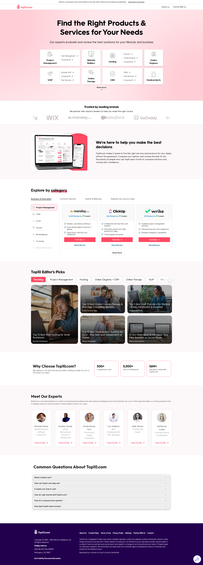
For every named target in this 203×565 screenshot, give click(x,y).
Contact (150, 533)
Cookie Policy (93, 533)
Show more (101, 87)
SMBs (126, 72)
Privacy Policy (118, 533)
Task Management (68, 56)
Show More (117, 252)
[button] (41, 198)
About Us (83, 533)
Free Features (66, 80)
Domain (127, 54)
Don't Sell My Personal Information (47, 558)
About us (165, 7)
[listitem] (44, 207)
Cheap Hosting (129, 58)
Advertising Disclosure (136, 2)
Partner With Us (179, 7)
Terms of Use (106, 533)
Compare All (65, 60)
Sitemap (128, 533)
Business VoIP (66, 72)
